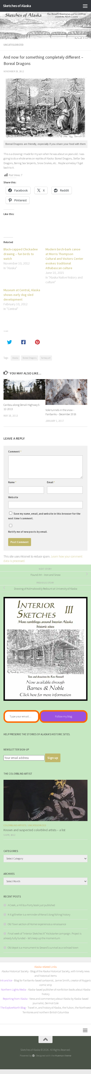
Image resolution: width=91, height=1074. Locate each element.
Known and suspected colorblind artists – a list (34, 830)
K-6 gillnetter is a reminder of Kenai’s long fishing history (39, 914)
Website (13, 497)
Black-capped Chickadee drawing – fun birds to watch (21, 254)
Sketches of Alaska (17, 6)
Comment (14, 451)
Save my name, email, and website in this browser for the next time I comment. (44, 516)
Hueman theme (63, 1055)
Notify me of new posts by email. (27, 531)
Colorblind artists (15, 825)
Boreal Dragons (30, 357)
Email (51, 482)
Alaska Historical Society (15, 971)
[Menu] (85, 6)
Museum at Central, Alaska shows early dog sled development (22, 294)
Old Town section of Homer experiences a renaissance (37, 924)
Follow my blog (63, 716)
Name (12, 482)
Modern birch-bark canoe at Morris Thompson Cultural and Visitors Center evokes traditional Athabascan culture (64, 258)
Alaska (15, 357)
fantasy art (45, 357)
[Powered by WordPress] (33, 1055)
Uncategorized (14, 44)
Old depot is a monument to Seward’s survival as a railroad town (43, 947)
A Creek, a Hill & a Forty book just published (31, 905)
